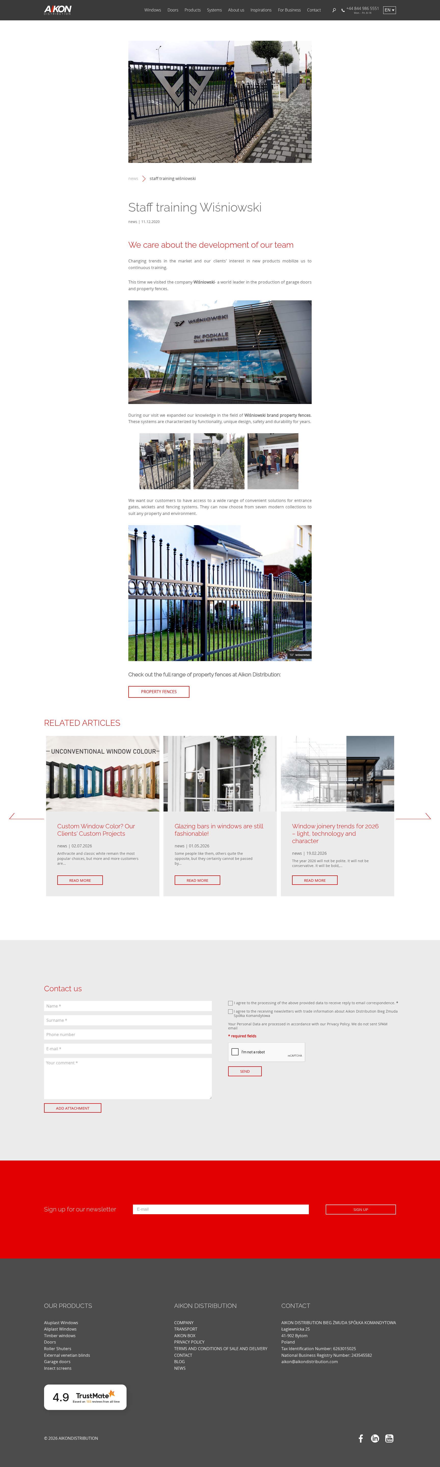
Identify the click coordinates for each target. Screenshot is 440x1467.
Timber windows (60, 1335)
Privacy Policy (338, 1024)
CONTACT (183, 1355)
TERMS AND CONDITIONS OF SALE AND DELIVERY (220, 1348)
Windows (152, 10)
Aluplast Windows (61, 1322)
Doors (173, 10)
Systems (214, 10)
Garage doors (57, 1361)
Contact (314, 10)
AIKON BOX (184, 1335)
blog (179, 1361)
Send (245, 1071)
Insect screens (58, 1368)
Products (193, 10)
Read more (80, 880)
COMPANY (184, 1322)
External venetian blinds (67, 1355)
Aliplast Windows (60, 1329)
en (388, 10)
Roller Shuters (57, 1348)
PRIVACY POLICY (189, 1342)
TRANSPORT (185, 1329)
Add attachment (72, 1108)
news (133, 178)
